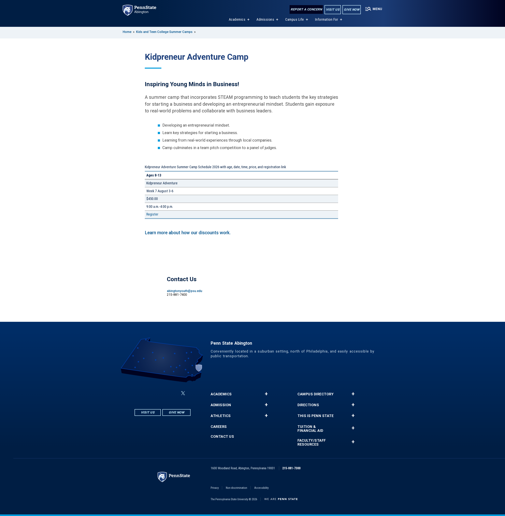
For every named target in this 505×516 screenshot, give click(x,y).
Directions (308, 405)
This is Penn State (315, 416)
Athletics (221, 416)
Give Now (351, 9)
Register (152, 214)
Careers (219, 427)
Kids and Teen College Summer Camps (164, 32)
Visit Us (332, 9)
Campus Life (294, 19)
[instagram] (143, 393)
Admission (221, 405)
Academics (237, 19)
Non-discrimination (236, 487)
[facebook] (153, 393)
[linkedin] (163, 393)
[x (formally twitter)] (183, 393)
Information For (326, 19)
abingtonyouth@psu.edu (184, 291)
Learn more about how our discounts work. (188, 232)
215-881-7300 (291, 468)
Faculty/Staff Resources (311, 442)
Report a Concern (306, 9)
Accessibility (261, 487)
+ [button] (266, 394)
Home (127, 32)
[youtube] (173, 393)
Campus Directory (315, 394)
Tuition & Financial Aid (310, 429)
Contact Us (222, 437)
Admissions (265, 19)
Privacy (215, 487)
